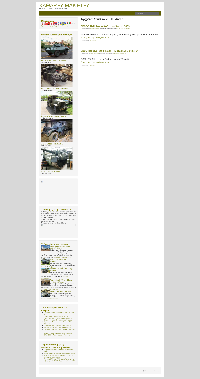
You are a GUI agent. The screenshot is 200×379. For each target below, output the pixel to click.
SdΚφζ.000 (118, 28)
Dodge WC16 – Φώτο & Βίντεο (53, 116)
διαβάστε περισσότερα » (62, 257)
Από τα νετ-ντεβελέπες (152, 371)
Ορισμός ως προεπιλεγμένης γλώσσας (54, 26)
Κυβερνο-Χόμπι (93, 40)
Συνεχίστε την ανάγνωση (95, 37)
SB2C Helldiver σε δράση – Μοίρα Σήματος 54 (109, 50)
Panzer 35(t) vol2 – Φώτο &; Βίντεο (61, 270)
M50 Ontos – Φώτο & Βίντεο (58, 260)
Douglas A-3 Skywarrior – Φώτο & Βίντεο (60, 247)
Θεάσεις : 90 (59, 313)
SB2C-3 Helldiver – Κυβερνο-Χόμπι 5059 (105, 26)
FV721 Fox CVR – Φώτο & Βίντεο (54, 88)
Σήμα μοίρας (92, 65)
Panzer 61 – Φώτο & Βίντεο (61, 291)
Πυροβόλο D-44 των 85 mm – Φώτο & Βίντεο (61, 281)
